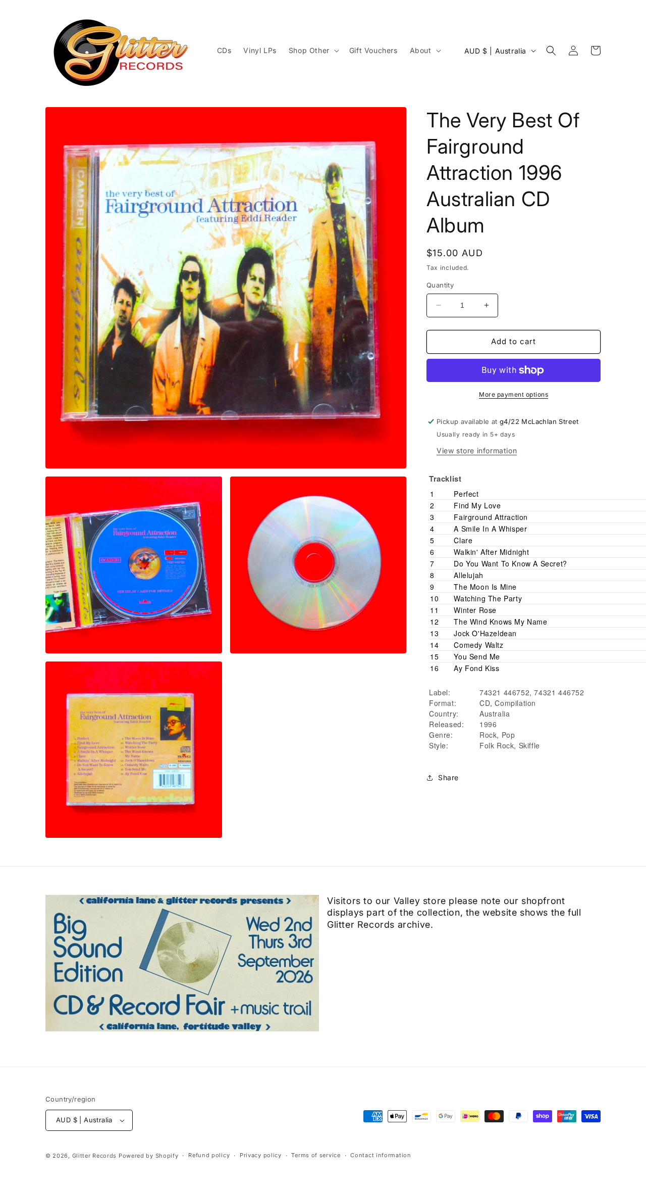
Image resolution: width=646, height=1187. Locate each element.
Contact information (380, 1155)
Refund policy (209, 1155)
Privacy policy (261, 1155)
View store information (477, 450)
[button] (313, 50)
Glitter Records (94, 1155)
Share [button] (448, 777)
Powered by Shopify (149, 1155)
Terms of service (315, 1155)
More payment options (513, 394)
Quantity (440, 285)
